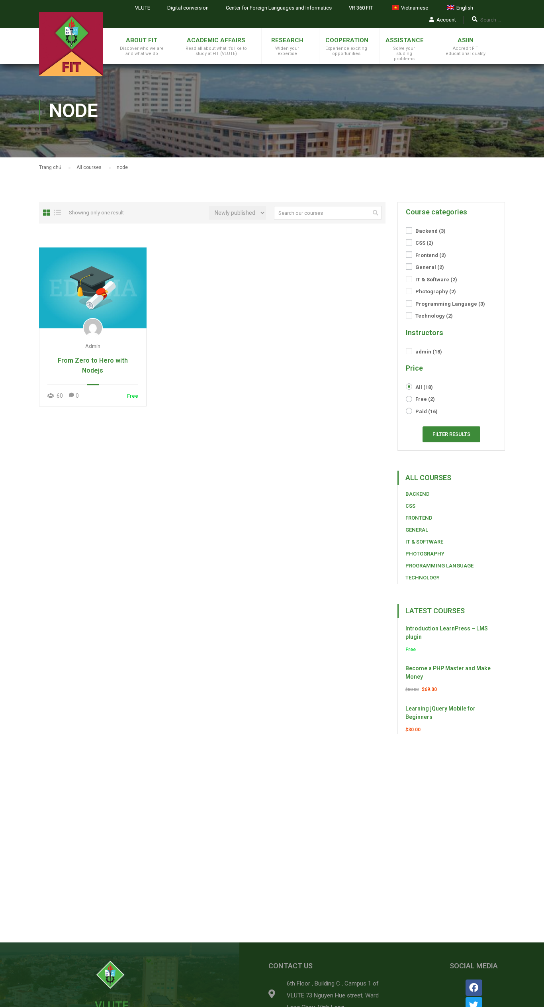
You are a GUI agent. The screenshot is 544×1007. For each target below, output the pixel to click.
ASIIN (466, 40)
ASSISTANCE (404, 40)
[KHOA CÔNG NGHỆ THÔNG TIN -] (71, 44)
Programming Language (450, 304)
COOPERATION (346, 40)
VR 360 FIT (361, 8)
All (424, 387)
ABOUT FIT (141, 40)
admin (428, 352)
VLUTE (142, 8)
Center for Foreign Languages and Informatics (279, 8)
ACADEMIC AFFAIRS (216, 40)
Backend (430, 231)
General (429, 267)
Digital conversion (188, 8)
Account (446, 20)
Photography (435, 291)
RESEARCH (287, 40)
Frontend (430, 255)
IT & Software (436, 280)
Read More (93, 287)
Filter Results (451, 434)
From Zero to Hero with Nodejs (93, 365)
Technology (434, 316)
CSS (424, 243)
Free (425, 399)
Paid (426, 411)
